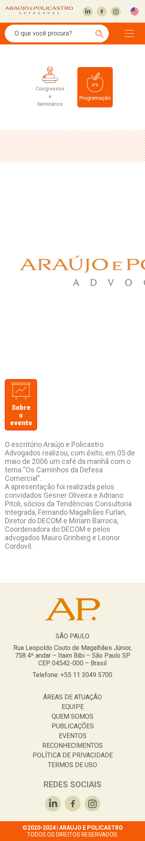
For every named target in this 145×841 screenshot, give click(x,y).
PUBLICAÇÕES (73, 726)
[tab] (21, 404)
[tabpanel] (72, 498)
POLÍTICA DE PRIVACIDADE (73, 755)
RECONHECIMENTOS (72, 745)
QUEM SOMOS (72, 716)
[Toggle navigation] (129, 33)
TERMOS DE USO (72, 765)
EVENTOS (73, 736)
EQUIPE (73, 707)
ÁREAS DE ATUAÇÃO (72, 697)
